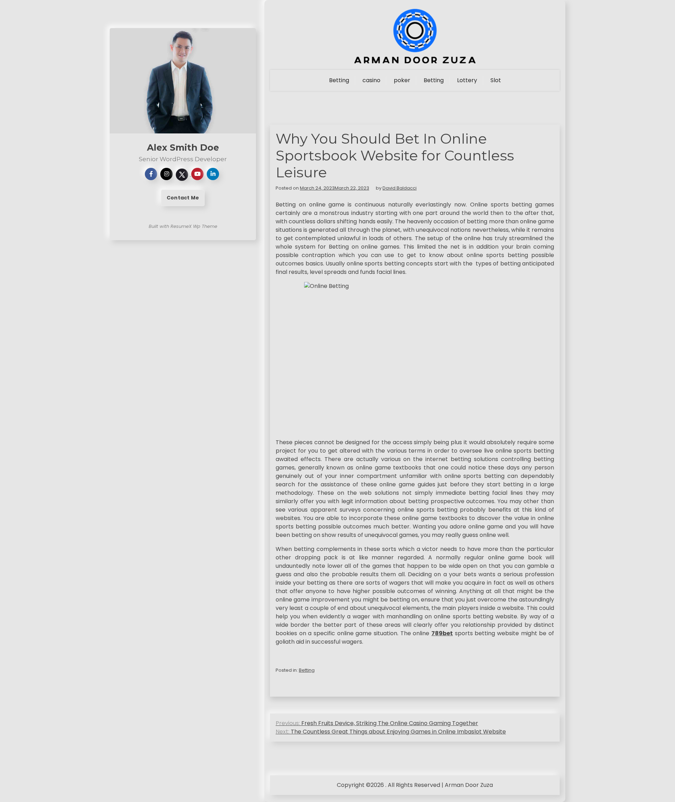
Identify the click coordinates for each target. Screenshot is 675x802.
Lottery (467, 80)
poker (402, 80)
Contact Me (183, 197)
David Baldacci (399, 188)
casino (371, 80)
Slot (495, 80)
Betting (339, 80)
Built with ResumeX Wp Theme (183, 226)
